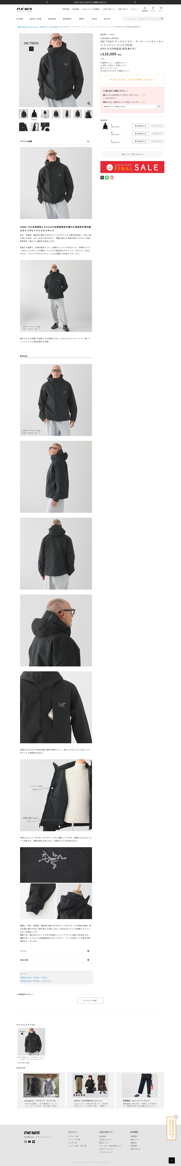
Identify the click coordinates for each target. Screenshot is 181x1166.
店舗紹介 (133, 1143)
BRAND (52, 19)
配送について (104, 1143)
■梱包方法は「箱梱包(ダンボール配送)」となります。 (121, 102)
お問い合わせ (123, 9)
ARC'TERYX (54, 27)
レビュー (134, 9)
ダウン (44, 977)
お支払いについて (106, 1139)
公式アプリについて (106, 1149)
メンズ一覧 (72, 1143)
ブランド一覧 (73, 1136)
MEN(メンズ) (26, 977)
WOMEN (67, 19)
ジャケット (46, 981)
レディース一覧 (74, 1139)
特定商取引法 (29, 1137)
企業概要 (133, 1136)
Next (134, 2)
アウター (36, 977)
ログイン (153, 11)
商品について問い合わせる (132, 154)
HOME (20, 19)
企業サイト (134, 1139)
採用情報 (66, 9)
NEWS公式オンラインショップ (28, 27)
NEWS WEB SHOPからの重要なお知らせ (90, 2)
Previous (46, 2)
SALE (94, 19)
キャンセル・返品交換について (111, 1146)
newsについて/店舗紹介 (91, 9)
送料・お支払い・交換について (114, 65)
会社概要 (75, 9)
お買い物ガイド (109, 9)
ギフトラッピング (106, 1152)
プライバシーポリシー (44, 1137)
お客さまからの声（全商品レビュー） (117, 71)
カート (161, 11)
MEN (81, 19)
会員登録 (145, 11)
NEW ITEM (35, 19)
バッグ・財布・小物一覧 (77, 1146)
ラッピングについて (110, 68)
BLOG (107, 19)
